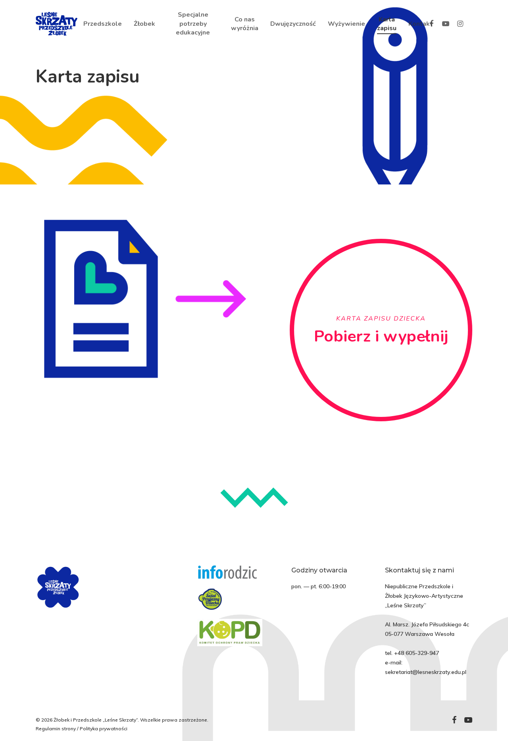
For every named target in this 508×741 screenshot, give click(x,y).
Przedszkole (102, 23)
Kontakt (420, 23)
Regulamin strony (56, 728)
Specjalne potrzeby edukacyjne (193, 23)
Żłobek (144, 23)
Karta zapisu (386, 24)
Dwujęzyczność (293, 23)
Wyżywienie (346, 23)
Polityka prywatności (103, 728)
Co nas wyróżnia (244, 24)
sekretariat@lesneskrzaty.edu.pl (425, 672)
